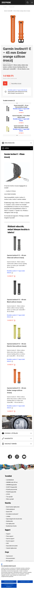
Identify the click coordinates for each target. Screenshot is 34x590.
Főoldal (4, 6)
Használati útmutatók (11, 545)
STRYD (8, 494)
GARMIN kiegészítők (11, 484)
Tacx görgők (9, 496)
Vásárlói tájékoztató (11, 548)
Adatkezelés (9, 521)
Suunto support (10, 541)
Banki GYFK (9, 511)
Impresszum (9, 556)
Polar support (9, 536)
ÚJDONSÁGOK (10, 480)
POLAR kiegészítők (11, 492)
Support (7, 530)
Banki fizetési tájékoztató (12, 507)
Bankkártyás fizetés (11, 526)
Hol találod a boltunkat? (12, 514)
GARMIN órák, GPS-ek (11, 482)
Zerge (7, 552)
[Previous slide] (17, 103)
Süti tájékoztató (10, 523)
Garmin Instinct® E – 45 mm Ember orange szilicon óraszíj (17, 10)
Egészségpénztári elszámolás (14, 518)
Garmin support (10, 538)
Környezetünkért (10, 558)
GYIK (7, 543)
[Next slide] (17, 135)
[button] (32, 2)
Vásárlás (8, 503)
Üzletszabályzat (10, 509)
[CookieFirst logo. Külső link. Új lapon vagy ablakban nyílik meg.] (1, 564)
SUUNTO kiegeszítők (11, 487)
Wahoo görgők (10, 499)
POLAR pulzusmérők (11, 489)
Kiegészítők (11, 6)
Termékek (8, 476)
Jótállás (8, 516)
